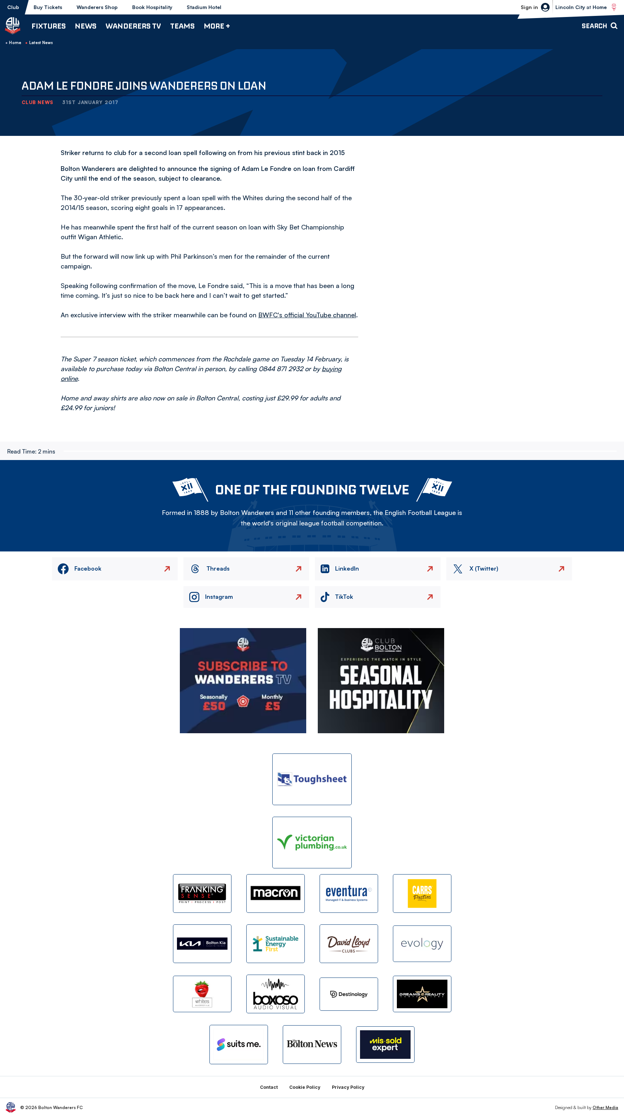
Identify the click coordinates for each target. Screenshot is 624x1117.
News (85, 25)
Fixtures (48, 25)
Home (15, 42)
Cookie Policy (304, 1087)
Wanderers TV (133, 25)
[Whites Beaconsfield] (202, 994)
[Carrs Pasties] (422, 893)
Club (13, 7)
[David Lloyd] (349, 943)
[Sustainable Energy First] (275, 943)
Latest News (41, 42)
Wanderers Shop (97, 7)
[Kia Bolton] (202, 943)
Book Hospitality (152, 7)
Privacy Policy (348, 1087)
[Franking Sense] (202, 893)
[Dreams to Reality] (422, 994)
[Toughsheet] (312, 779)
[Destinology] (349, 994)
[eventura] (349, 893)
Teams (182, 25)
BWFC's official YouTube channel (307, 315)
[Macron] (275, 893)
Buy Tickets (48, 7)
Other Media (605, 1107)
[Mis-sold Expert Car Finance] (385, 1044)
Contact (269, 1087)
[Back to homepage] (12, 25)
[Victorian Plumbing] (312, 842)
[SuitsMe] (238, 1044)
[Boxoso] (275, 994)
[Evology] (422, 943)
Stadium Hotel (204, 7)
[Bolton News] (312, 1044)
